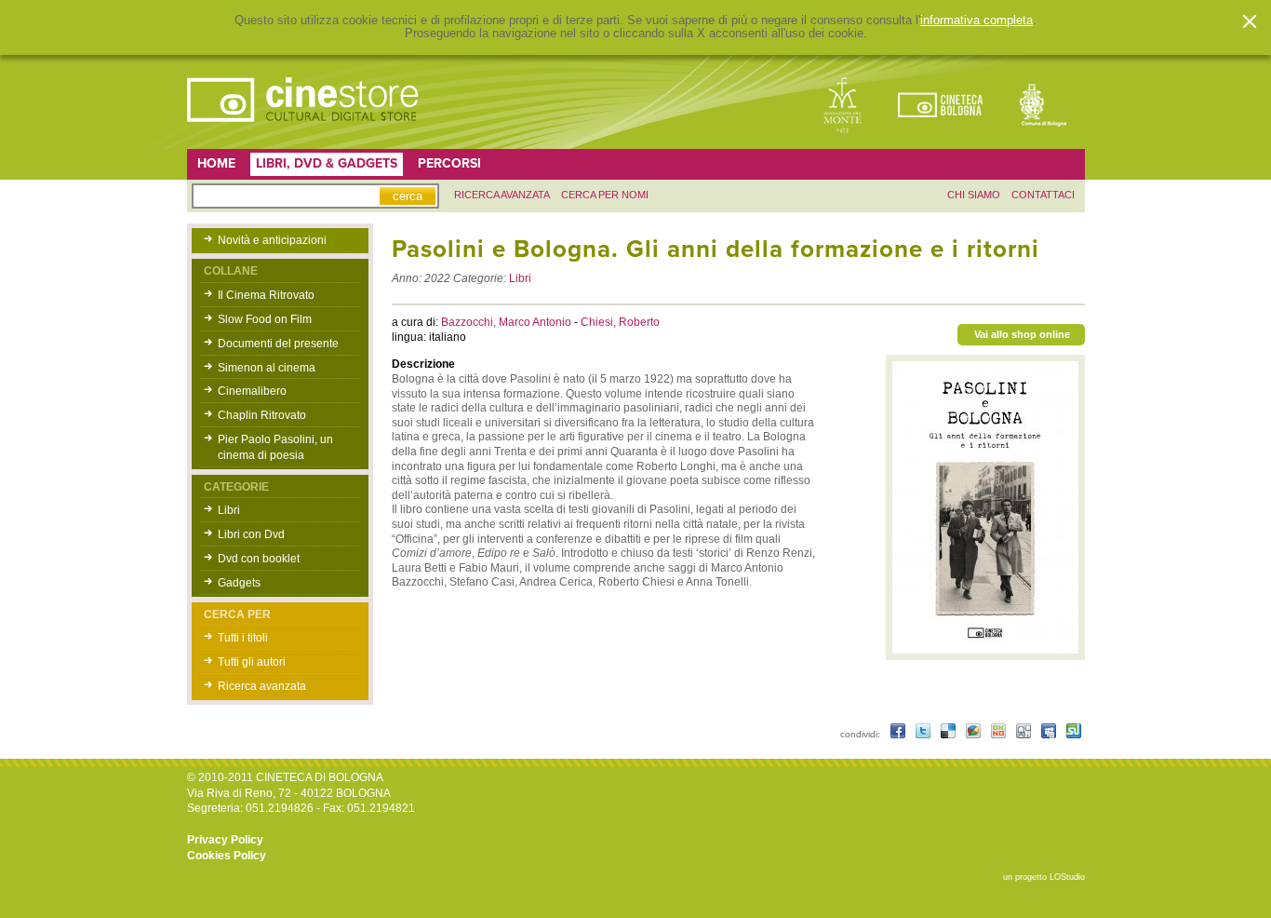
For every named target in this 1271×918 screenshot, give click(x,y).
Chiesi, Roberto (620, 322)
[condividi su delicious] (949, 734)
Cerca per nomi (605, 194)
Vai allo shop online (1022, 334)
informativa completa (976, 20)
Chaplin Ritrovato (262, 415)
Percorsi (449, 163)
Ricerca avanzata (262, 686)
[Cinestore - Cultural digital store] (304, 131)
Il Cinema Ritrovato (266, 295)
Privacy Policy (225, 839)
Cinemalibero (252, 391)
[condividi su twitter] (924, 734)
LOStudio (1067, 877)
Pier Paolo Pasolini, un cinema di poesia (275, 447)
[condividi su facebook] (899, 734)
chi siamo (973, 194)
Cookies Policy (226, 855)
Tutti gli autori (252, 661)
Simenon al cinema (266, 367)
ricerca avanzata (502, 194)
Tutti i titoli (243, 637)
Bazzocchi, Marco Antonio (507, 322)
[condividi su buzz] (974, 734)
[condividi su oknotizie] (1000, 734)
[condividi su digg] (1025, 734)
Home (216, 163)
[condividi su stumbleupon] (1073, 734)
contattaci (1043, 194)
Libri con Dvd (251, 534)
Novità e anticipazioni (272, 240)
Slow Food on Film (265, 319)
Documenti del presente (278, 343)
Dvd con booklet (259, 558)
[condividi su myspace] (1050, 734)
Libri (229, 510)
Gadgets (239, 582)
